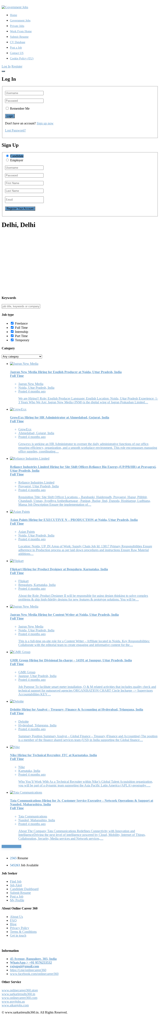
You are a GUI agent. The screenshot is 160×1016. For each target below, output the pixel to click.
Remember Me (20, 108)
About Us (16, 916)
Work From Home (21, 31)
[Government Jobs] (15, 7)
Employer (16, 160)
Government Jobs (20, 20)
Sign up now (45, 123)
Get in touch (18, 935)
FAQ (13, 920)
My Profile (17, 900)
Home (13, 15)
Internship (21, 332)
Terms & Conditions (23, 931)
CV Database (17, 42)
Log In (6, 66)
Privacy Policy (19, 928)
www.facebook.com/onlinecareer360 (34, 974)
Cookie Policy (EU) (22, 58)
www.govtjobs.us (13, 1001)
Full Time (21, 327)
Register (16, 66)
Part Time (21, 336)
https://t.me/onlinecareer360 (28, 970)
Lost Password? (15, 130)
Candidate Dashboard (24, 889)
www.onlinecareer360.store (20, 990)
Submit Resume (19, 36)
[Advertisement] (80, 262)
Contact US (17, 53)
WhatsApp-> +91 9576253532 (31, 962)
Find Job (15, 881)
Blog (13, 924)
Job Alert (16, 885)
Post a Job (16, 47)
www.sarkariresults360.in (18, 994)
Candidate (17, 156)
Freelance (21, 323)
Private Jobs (17, 26)
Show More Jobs (11, 846)
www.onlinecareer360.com (19, 998)
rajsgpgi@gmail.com (24, 966)
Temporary (22, 340)
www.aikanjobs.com (15, 1005)
